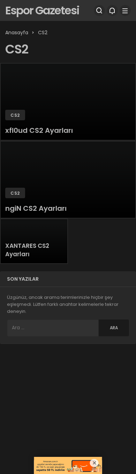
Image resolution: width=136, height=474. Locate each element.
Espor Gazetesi (42, 10)
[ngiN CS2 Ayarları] (68, 179)
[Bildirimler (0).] (112, 10)
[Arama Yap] (99, 10)
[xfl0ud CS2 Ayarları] (68, 102)
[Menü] (125, 10)
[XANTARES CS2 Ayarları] (34, 241)
